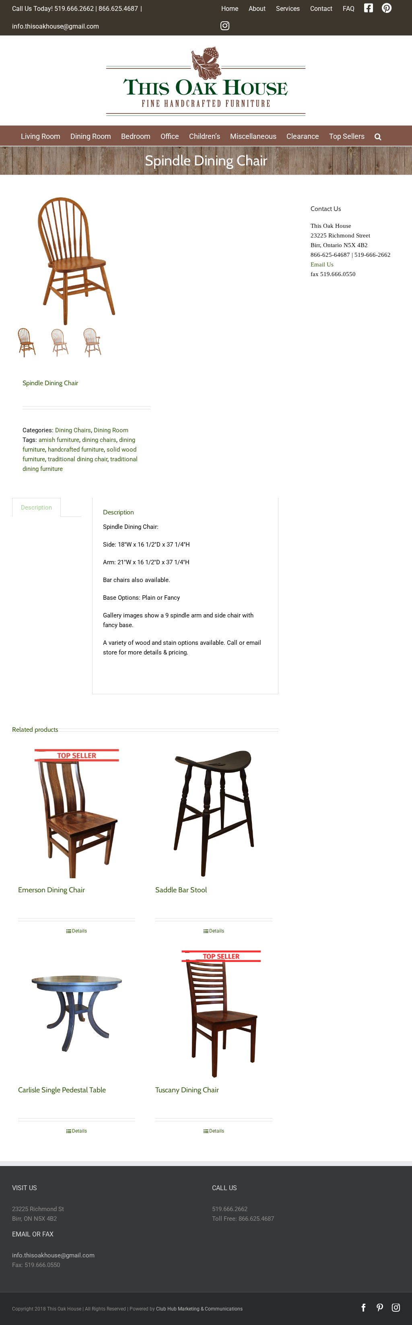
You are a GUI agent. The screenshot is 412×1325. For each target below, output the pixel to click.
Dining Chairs (73, 430)
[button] (378, 136)
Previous (18, 261)
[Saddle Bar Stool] (213, 813)
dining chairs (99, 440)
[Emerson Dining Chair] (76, 813)
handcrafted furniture (76, 449)
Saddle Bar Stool (181, 889)
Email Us (322, 264)
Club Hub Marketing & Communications (199, 1309)
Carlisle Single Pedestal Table (62, 1090)
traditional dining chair (77, 459)
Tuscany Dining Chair (187, 1090)
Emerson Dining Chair (51, 889)
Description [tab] (36, 507)
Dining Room (111, 430)
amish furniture (59, 440)
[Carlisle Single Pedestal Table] (76, 1013)
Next (134, 261)
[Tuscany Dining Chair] (213, 1013)
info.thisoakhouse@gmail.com (55, 26)
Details (79, 931)
